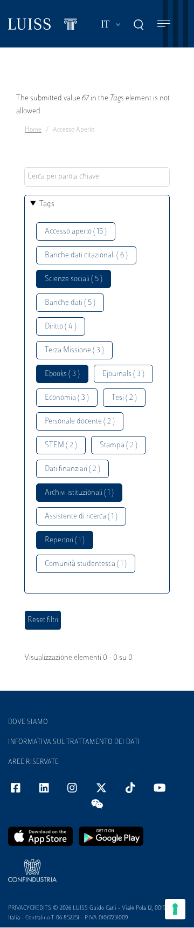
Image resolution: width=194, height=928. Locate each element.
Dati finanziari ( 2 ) (72, 469)
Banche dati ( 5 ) (70, 303)
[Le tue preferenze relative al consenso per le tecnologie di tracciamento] (175, 909)
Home (33, 130)
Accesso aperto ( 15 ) (76, 232)
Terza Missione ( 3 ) (74, 350)
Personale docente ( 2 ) (80, 422)
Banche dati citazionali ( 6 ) (86, 255)
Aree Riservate (33, 762)
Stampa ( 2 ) (118, 445)
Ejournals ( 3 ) (123, 374)
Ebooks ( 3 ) (62, 374)
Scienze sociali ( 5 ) (73, 279)
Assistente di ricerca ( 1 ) (81, 517)
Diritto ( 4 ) (61, 327)
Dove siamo (28, 722)
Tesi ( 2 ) (124, 398)
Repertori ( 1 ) (65, 540)
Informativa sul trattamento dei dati (74, 742)
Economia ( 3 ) (67, 398)
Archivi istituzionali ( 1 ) (79, 493)
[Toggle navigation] (163, 24)
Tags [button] (46, 204)
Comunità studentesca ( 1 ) (86, 564)
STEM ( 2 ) (61, 445)
